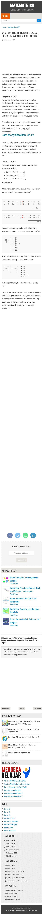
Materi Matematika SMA (15, 872)
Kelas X (7, 809)
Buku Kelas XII (11, 847)
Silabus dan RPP (11, 853)
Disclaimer (28, 910)
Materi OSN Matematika (15, 878)
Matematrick (22, 5)
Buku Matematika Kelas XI (13, 796)
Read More (14, 583)
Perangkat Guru (9, 831)
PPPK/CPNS (8, 828)
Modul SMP (11, 869)
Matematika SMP (9, 40)
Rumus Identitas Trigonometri (19, 753)
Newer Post (5, 708)
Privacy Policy (20, 910)
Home (22, 708)
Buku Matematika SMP (12, 790)
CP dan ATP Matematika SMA (15, 781)
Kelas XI (7, 812)
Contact (12, 910)
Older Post (38, 708)
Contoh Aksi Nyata (13, 900)
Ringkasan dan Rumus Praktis (17, 881)
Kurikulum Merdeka (11, 821)
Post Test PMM (11, 893)
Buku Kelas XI (10, 844)
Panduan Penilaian (12, 850)
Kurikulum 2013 (9, 818)
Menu (6, 16)
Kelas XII (7, 815)
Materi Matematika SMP (15, 875)
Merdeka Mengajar (11, 824)
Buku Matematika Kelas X (13, 793)
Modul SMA (11, 865)
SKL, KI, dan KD (11, 856)
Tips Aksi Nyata (11, 896)
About (7, 910)
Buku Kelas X (10, 840)
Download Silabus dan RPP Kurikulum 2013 (23, 737)
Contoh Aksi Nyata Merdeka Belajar (17, 784)
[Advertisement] (21, 57)
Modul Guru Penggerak (14, 890)
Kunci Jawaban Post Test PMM (15, 787)
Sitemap (34, 910)
